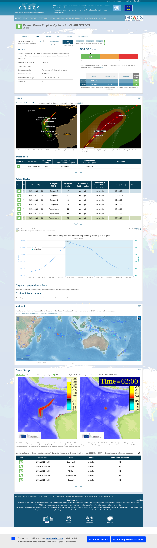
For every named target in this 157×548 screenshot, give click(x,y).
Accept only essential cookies (128, 539)
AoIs (44, 285)
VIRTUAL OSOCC (47, 18)
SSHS (80, 103)
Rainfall (126, 76)
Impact (37, 36)
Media (69, 36)
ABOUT (102, 18)
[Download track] (140, 229)
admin (139, 1)
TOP (139, 98)
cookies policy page (54, 538)
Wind (94, 76)
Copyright (80, 500)
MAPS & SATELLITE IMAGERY (70, 18)
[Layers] (139, 318)
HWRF (90, 41)
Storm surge (110, 76)
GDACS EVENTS (30, 18)
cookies (139, 500)
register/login (131, 1)
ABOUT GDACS (106, 496)
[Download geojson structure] (138, 229)
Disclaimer (71, 500)
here (101, 67)
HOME (18, 18)
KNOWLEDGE (91, 18)
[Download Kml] (136, 229)
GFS (80, 41)
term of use (111, 1)
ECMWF (100, 41)
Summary (24, 36)
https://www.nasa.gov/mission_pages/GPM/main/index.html (39, 313)
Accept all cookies (98, 539)
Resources (83, 36)
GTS (59, 36)
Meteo (48, 36)
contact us (120, 1)
